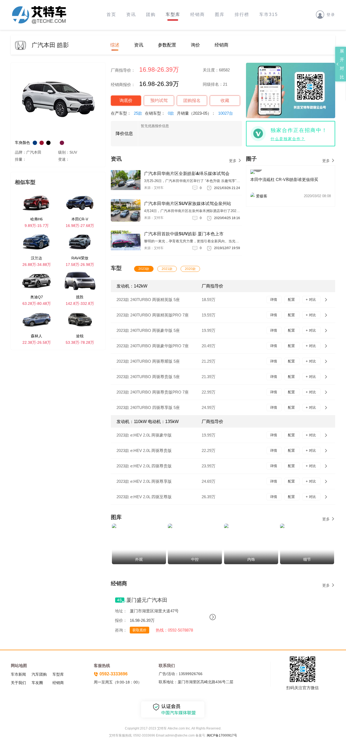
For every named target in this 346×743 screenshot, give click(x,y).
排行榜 (242, 14)
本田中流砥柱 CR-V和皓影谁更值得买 (284, 179)
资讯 (131, 14)
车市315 (268, 14)
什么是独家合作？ (288, 139)
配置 (292, 300)
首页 (111, 14)
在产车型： (126, 113)
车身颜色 (22, 142)
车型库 (173, 14)
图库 (220, 14)
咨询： (121, 630)
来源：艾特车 (154, 188)
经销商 (197, 14)
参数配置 (167, 45)
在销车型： (159, 113)
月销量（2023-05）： (205, 113)
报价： (121, 620)
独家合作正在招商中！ (299, 130)
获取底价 (139, 630)
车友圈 (37, 683)
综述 (114, 45)
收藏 (225, 100)
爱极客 (293, 196)
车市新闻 (18, 674)
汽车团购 (39, 674)
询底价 (125, 100)
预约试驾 (159, 100)
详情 (274, 300)
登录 (331, 14)
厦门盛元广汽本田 (146, 600)
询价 (195, 45)
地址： (121, 611)
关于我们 (18, 683)
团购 (151, 14)
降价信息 (124, 133)
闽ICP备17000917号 (222, 735)
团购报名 (192, 100)
